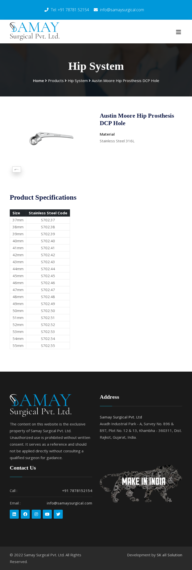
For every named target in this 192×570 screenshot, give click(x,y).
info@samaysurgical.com (69, 502)
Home (38, 80)
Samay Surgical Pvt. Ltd (121, 416)
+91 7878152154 (77, 490)
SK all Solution (169, 554)
